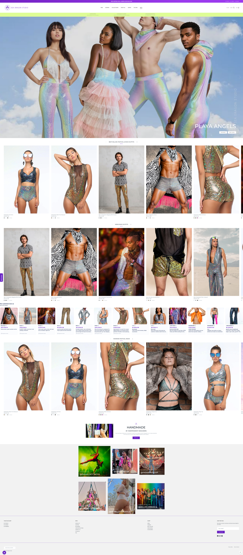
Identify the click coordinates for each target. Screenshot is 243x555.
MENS (149, 523)
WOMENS (149, 524)
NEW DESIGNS (150, 528)
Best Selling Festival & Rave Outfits (121, 142)
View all (121, 143)
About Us (136, 437)
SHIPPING (77, 524)
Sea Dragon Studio (9, 550)
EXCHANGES (77, 526)
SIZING (129, 7)
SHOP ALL (123, 7)
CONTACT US (77, 529)
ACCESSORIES (150, 529)
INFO (141, 7)
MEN (102, 7)
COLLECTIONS (115, 7)
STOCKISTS (77, 531)
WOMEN (107, 7)
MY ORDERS (232, 1)
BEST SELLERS (150, 526)
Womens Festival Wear (121, 339)
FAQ (76, 532)
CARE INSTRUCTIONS (79, 528)
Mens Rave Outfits (121, 224)
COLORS (135, 7)
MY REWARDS (237, 1)
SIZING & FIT (77, 523)
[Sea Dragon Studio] (16, 7)
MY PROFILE (227, 1)
